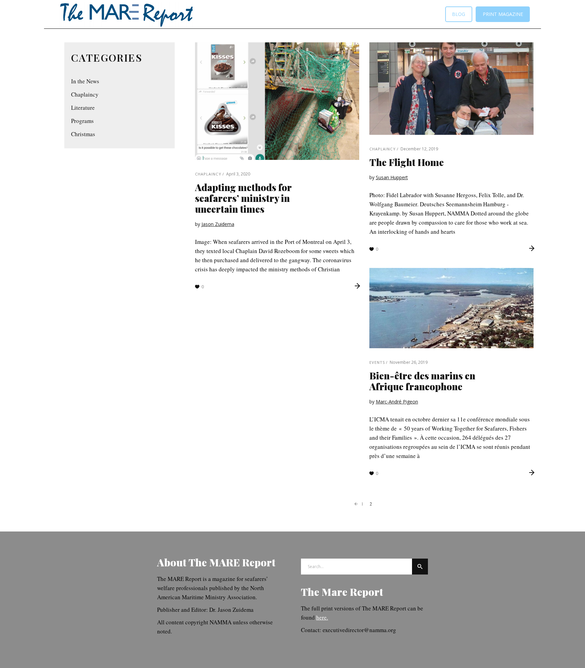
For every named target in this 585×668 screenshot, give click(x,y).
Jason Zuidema (217, 224)
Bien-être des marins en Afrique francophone (422, 381)
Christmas (83, 134)
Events (377, 362)
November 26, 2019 (409, 362)
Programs (82, 121)
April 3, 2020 (238, 174)
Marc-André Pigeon (397, 401)
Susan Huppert (392, 177)
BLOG (458, 14)
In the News (85, 81)
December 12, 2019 (419, 149)
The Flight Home (406, 162)
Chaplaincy (208, 173)
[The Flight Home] (451, 88)
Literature (83, 107)
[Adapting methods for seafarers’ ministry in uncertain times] (277, 101)
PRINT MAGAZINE (503, 14)
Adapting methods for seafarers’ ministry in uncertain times (243, 198)
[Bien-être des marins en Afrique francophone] (451, 308)
